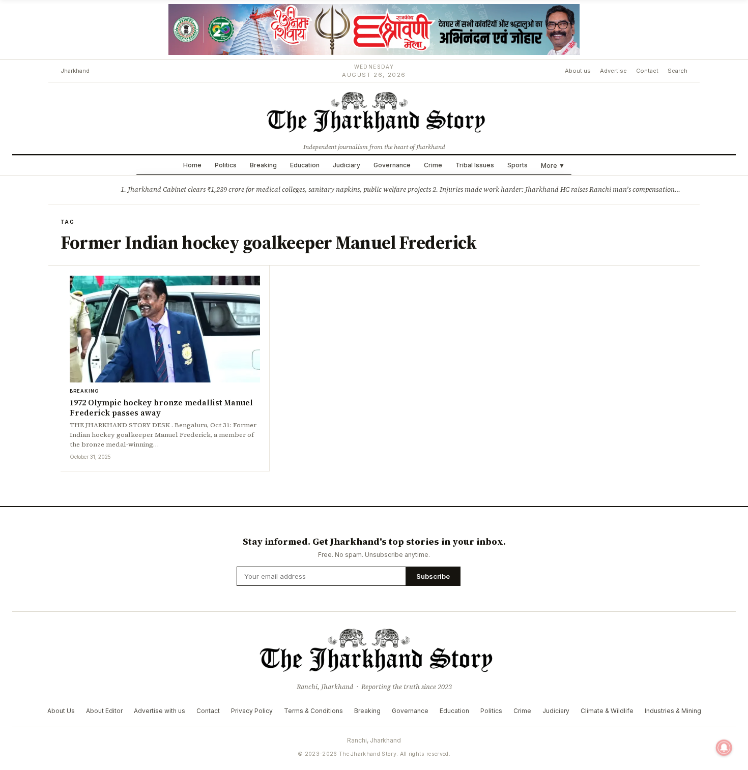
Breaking (263, 165)
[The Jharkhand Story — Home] (374, 111)
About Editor (104, 711)
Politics (226, 165)
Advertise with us (159, 711)
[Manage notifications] (724, 747)
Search (677, 70)
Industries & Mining (673, 711)
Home (192, 165)
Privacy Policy (252, 711)
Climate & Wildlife (607, 711)
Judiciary (346, 165)
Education (305, 165)
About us (578, 70)
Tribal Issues (474, 165)
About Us (61, 711)
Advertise (613, 70)
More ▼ (553, 165)
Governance (392, 165)
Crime (433, 165)
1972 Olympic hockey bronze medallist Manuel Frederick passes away (161, 407)
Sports (517, 165)
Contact (647, 70)
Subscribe (433, 576)
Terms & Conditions (313, 711)
